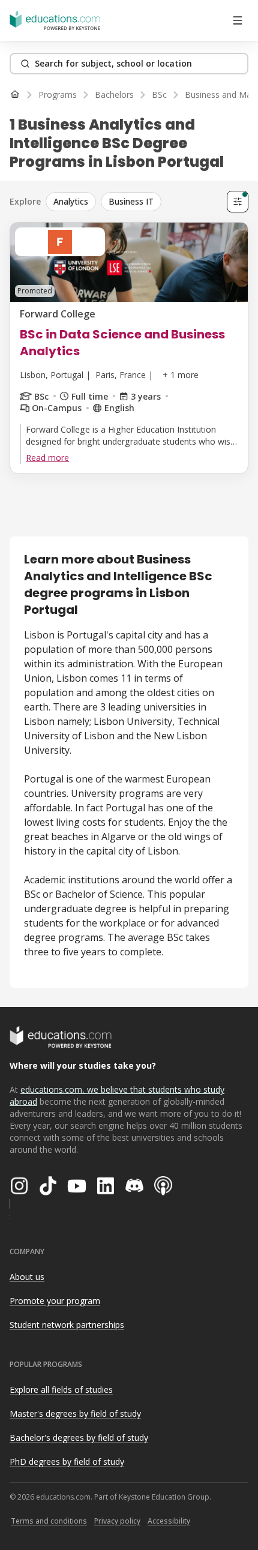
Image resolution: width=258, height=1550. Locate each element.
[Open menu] (237, 20)
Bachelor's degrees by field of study (79, 1437)
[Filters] (237, 201)
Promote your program (55, 1300)
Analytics (70, 201)
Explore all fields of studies (61, 1389)
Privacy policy (117, 1521)
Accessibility (169, 1521)
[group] (134, 201)
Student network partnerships (67, 1324)
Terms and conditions (49, 1521)
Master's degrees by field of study (75, 1413)
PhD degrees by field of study (67, 1461)
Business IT (131, 201)
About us (27, 1276)
